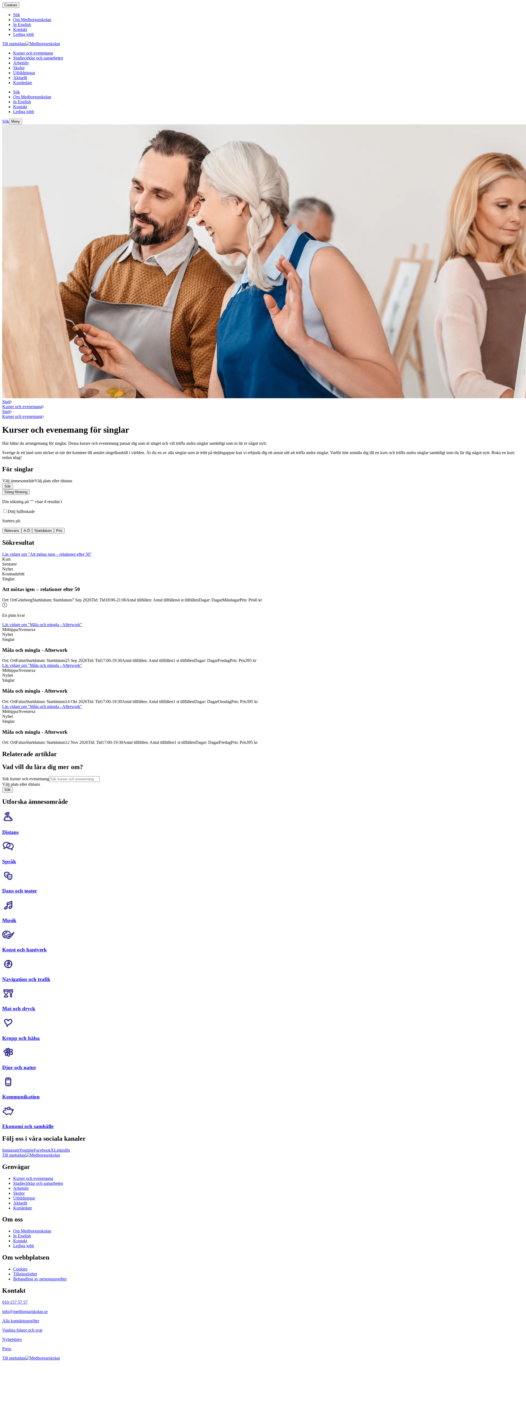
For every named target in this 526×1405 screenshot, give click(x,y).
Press (6, 1348)
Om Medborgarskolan (32, 1231)
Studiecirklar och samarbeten (38, 1183)
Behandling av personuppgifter (40, 1279)
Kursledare (22, 1208)
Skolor (19, 1193)
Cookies (10, 5)
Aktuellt (20, 1203)
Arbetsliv (21, 1188)
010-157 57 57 (15, 1302)
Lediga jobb (23, 1245)
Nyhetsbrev (12, 1339)
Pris (59, 531)
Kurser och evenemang (22, 406)
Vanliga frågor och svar (22, 1330)
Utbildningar (24, 1198)
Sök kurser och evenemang (25, 778)
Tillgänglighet (25, 1274)
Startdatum (43, 531)
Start (6, 401)
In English (22, 1236)
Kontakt (20, 1240)
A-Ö (27, 531)
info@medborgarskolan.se (25, 1311)
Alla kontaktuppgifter (20, 1320)
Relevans (11, 531)
